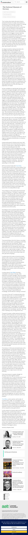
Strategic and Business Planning (9, 16)
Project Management (7, 14)
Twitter (6, 496)
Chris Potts (18, 166)
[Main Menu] (26, 2)
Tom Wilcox (5, 399)
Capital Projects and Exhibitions (9, 12)
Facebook (7, 495)
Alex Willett (13, 272)
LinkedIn (7, 498)
